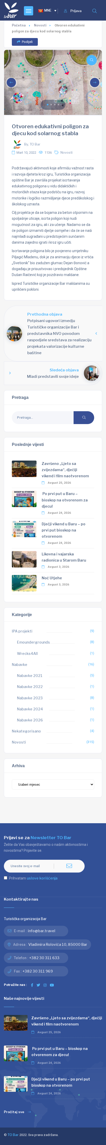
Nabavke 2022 (30, 686)
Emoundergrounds (33, 642)
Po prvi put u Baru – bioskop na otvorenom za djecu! (65, 499)
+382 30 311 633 (44, 958)
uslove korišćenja (42, 878)
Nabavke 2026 (30, 720)
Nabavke (19, 664)
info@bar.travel (41, 931)
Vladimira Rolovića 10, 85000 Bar (57, 944)
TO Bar (13, 1135)
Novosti (40, 25)
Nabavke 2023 (30, 698)
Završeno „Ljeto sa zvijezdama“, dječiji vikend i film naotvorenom (65, 469)
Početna (19, 25)
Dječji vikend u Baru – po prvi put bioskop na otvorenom (63, 530)
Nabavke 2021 (29, 675)
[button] (47, 104)
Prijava (76, 11)
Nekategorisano (26, 731)
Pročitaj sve (14, 1112)
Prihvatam (33, 878)
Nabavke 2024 (30, 709)
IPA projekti (22, 631)
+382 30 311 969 (38, 971)
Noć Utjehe (52, 578)
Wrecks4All (27, 653)
